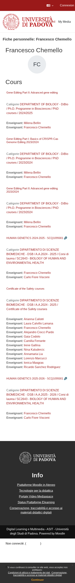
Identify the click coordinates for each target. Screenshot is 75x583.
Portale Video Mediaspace (36, 496)
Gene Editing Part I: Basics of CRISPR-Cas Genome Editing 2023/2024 (32, 140)
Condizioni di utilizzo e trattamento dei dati (29, 572)
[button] (50, 5)
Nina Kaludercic (34, 349)
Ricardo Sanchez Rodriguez (42, 367)
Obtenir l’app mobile (19, 556)
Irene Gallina (32, 345)
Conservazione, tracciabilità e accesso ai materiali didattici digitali (40, 573)
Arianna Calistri (34, 319)
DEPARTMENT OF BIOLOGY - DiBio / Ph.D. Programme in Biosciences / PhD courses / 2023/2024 (37, 158)
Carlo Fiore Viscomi (37, 277)
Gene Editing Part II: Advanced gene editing (32, 92)
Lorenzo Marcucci (35, 358)
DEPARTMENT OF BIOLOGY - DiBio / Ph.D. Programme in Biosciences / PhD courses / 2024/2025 (37, 109)
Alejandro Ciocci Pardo (39, 332)
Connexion (67, 5)
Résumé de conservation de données (30, 547)
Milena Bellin (32, 123)
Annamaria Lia (33, 354)
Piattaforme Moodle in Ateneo (36, 484)
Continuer (37, 579)
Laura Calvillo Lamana (38, 323)
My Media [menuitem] (64, 21)
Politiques (12, 552)
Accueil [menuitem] (50, 21)
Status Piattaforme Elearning (36, 502)
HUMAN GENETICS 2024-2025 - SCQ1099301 (34, 237)
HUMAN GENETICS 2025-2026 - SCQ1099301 (34, 378)
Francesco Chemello (37, 127)
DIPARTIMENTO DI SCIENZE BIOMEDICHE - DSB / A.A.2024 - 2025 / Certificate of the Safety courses (32, 305)
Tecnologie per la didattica (36, 490)
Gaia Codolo (32, 336)
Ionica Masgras (34, 362)
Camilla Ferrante (35, 340)
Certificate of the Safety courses (25, 288)
